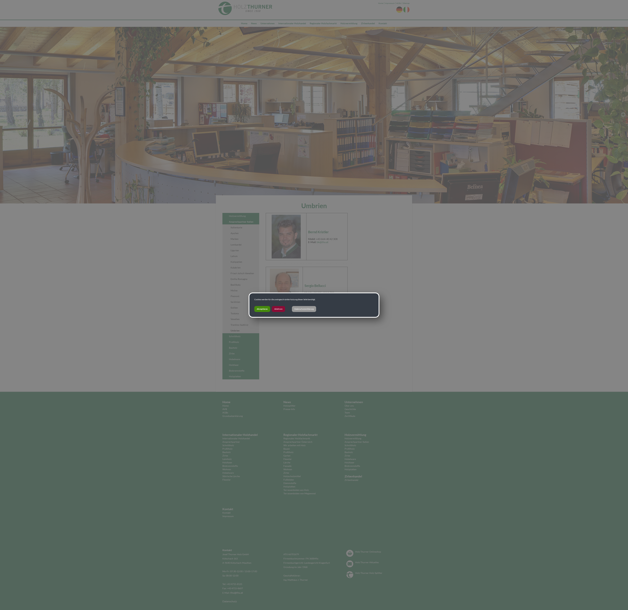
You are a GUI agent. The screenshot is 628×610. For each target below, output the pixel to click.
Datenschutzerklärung (304, 309)
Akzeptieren (262, 309)
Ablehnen (278, 309)
